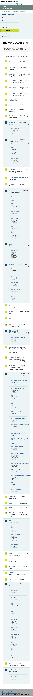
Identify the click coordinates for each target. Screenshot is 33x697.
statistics (16, 634)
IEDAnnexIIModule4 (14, 357)
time (15, 642)
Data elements (6, 24)
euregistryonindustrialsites (14, 177)
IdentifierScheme (16, 411)
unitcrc (16, 232)
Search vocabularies (10, 56)
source (16, 282)
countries (16, 250)
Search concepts (23, 56)
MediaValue (16, 433)
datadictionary (14, 116)
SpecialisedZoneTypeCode (16, 463)
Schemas (4, 27)
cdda (10, 105)
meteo (15, 627)
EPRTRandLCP (14, 169)
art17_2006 (12, 80)
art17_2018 (12, 93)
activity (16, 147)
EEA (10, 1)
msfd (10, 553)
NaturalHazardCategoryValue (16, 439)
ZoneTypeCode (16, 489)
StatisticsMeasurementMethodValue (16, 475)
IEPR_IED (12, 365)
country (16, 676)
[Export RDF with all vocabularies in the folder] (28, 124)
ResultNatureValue (16, 453)
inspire (11, 374)
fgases (11, 244)
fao (10, 190)
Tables (4, 21)
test (10, 579)
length (15, 619)
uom (10, 584)
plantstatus (16, 534)
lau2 (10, 508)
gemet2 (11, 264)
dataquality (12, 122)
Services (4, 33)
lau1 (10, 503)
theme (15, 482)
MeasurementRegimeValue (16, 424)
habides (11, 311)
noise (11, 560)
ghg (10, 305)
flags (15, 203)
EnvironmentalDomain (16, 403)
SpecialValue (16, 469)
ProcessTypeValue (16, 446)
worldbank (12, 670)
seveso (11, 573)
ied (10, 324)
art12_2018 (12, 74)
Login (19, 4)
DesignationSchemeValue (16, 396)
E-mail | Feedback (7, 691)
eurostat (11, 184)
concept (16, 269)
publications (13, 566)
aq (9, 61)
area (15, 597)
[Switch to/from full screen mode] (22, 4)
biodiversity (13, 100)
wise (10, 663)
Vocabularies (6, 30)
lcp (10, 521)
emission (16, 612)
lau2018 (11, 512)
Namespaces (5, 36)
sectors (16, 544)
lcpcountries (16, 527)
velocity (16, 649)
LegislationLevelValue (16, 418)
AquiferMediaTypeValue (16, 380)
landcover (12, 496)
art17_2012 (12, 87)
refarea (16, 218)
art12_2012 (12, 67)
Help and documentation (8, 14)
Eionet (9, 11)
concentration (16, 604)
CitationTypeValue (16, 388)
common (12, 109)
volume (16, 656)
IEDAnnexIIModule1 (14, 331)
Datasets (4, 17)
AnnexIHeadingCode (16, 337)
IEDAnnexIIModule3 (14, 347)
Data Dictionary (15, 11)
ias (10, 318)
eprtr (10, 139)
